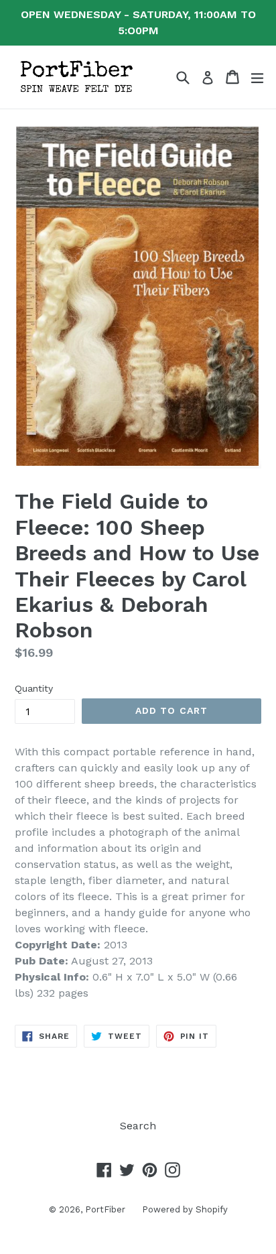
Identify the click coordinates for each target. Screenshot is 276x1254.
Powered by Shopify (185, 1209)
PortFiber (105, 1209)
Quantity (34, 688)
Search (138, 1125)
